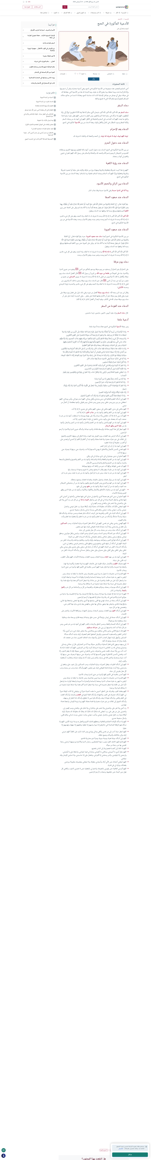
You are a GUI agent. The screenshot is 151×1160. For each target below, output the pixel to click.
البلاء (106, 557)
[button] (80, 73)
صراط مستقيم (92, 627)
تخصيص (120, 1149)
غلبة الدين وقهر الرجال (113, 425)
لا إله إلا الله (106, 251)
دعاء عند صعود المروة (94, 236)
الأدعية (77, 122)
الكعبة (126, 211)
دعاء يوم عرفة (103, 292)
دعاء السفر (124, 112)
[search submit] (64, 7)
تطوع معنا (27, 7)
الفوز (113, 610)
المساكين (64, 523)
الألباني (120, 287)
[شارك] (3, 1150)
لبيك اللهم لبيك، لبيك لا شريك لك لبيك (114, 136)
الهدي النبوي (80, 12)
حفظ (123, 74)
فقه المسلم (67, 12)
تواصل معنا (43, 12)
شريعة (107, 12)
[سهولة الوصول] (26, 2)
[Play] (93, 79)
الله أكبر (125, 216)
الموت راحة (85, 499)
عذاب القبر (90, 412)
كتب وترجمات (94, 12)
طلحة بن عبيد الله (103, 273)
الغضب (78, 694)
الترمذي (72, 276)
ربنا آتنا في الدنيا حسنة (120, 190)
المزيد (55, 12)
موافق (130, 1154)
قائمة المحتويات (118, 84)
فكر (117, 12)
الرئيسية (123, 12)
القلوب (115, 563)
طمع (88, 486)
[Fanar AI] (3, 1156)
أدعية (118, 326)
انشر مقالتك (37, 7)
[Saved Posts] (23, 2)
